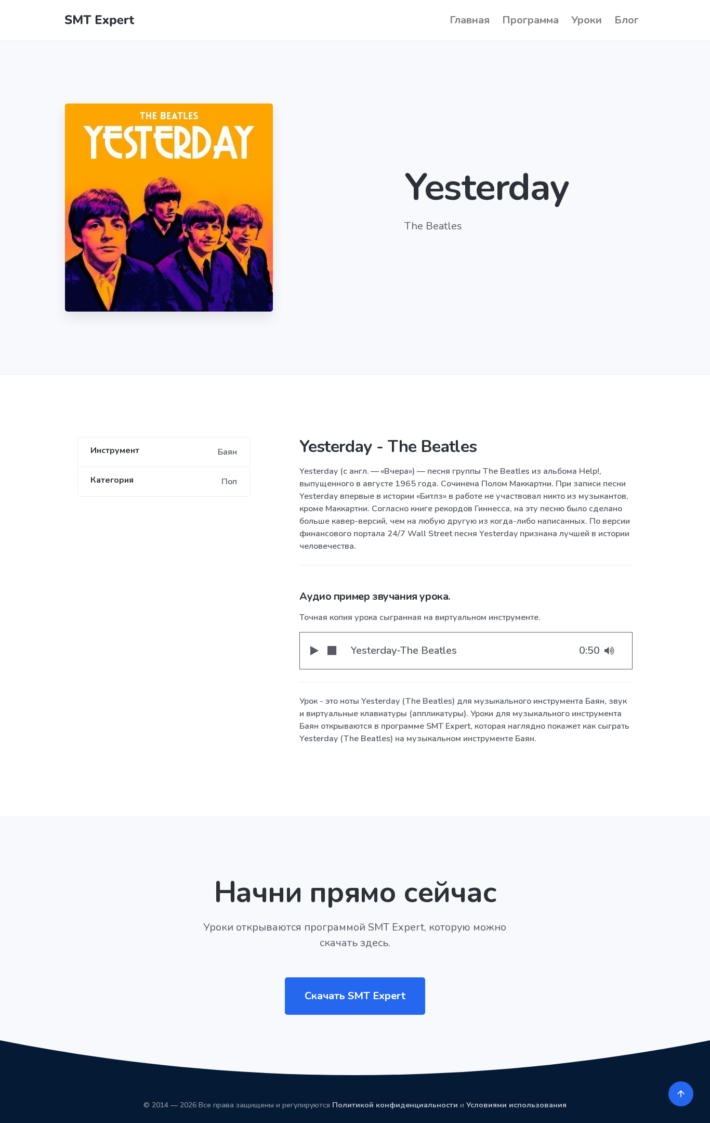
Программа (530, 20)
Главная (470, 20)
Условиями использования (516, 1105)
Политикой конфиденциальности (395, 1105)
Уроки (586, 20)
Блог (626, 20)
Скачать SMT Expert (355, 996)
